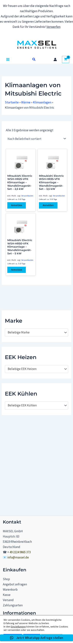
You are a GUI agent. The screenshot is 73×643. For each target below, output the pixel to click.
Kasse (6, 595)
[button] (34, 59)
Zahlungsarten (13, 605)
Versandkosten (27, 196)
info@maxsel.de (18, 557)
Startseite (12, 102)
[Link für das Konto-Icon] (55, 59)
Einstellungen (18, 626)
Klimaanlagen (42, 102)
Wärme (26, 102)
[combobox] (36, 332)
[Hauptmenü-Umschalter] (8, 59)
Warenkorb (10, 589)
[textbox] (35, 332)
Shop (6, 579)
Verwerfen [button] (53, 27)
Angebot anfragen (15, 584)
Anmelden (16, 205)
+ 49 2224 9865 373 (19, 552)
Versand (8, 600)
